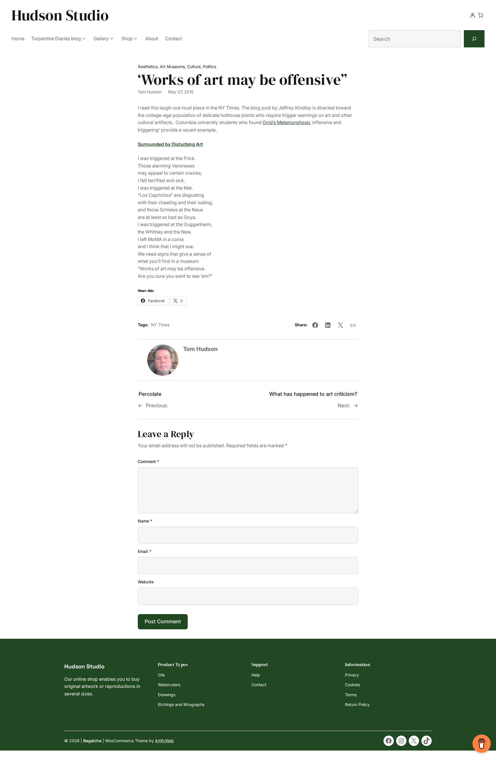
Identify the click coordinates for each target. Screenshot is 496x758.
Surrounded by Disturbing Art (170, 144)
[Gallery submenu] (111, 38)
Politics (209, 66)
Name (145, 520)
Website (146, 581)
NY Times (160, 324)
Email (144, 551)
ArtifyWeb (164, 740)
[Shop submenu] (135, 38)
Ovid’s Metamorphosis (286, 122)
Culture (194, 66)
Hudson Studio (60, 15)
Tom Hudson (149, 91)
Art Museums (172, 66)
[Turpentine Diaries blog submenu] (84, 38)
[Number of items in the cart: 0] (480, 15)
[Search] (474, 38)
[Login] (472, 15)
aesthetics (148, 66)
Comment (148, 461)
